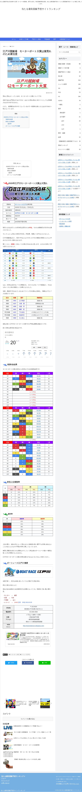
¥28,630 (39, 423)
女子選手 (70, 117)
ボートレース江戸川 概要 (13, 126)
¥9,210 (38, 378)
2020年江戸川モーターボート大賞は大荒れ (16, 117)
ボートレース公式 (64, 219)
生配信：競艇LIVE (64, 226)
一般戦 (69, 104)
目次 (14, 163)
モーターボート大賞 (14, 654)
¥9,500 (38, 455)
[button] (79, 52)
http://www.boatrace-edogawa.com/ (33, 626)
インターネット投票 (65, 221)
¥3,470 (38, 386)
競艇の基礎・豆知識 (69, 64)
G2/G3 (5, 654)
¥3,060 (38, 469)
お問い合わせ (5, 783)
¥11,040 (39, 458)
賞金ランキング (69, 145)
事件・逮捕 (69, 133)
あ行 (70, 121)
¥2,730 (38, 413)
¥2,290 (38, 376)
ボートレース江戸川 (21, 204)
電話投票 (62, 224)
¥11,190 (39, 453)
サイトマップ (5, 780)
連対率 (9, 123)
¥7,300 (38, 471)
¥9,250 (38, 466)
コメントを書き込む (28, 719)
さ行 (70, 125)
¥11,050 (39, 410)
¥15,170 (39, 426)
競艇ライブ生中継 (69, 68)
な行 (70, 129)
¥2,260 (38, 461)
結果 (69, 137)
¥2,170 (38, 474)
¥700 (38, 450)
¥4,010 (38, 434)
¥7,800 (38, 447)
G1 (69, 96)
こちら (77, 784)
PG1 (69, 92)
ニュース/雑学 (69, 84)
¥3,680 (38, 389)
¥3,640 (38, 437)
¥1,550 (38, 421)
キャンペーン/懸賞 (69, 149)
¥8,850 (38, 381)
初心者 (69, 76)
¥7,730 (38, 463)
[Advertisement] (41, 25)
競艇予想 (69, 80)
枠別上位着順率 (10, 121)
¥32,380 (39, 384)
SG (69, 88)
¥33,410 (39, 415)
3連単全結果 (9, 119)
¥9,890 (38, 418)
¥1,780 (38, 445)
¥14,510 (39, 429)
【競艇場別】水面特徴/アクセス (69, 141)
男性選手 (70, 112)
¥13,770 (39, 431)
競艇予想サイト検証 (69, 72)
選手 (69, 108)
